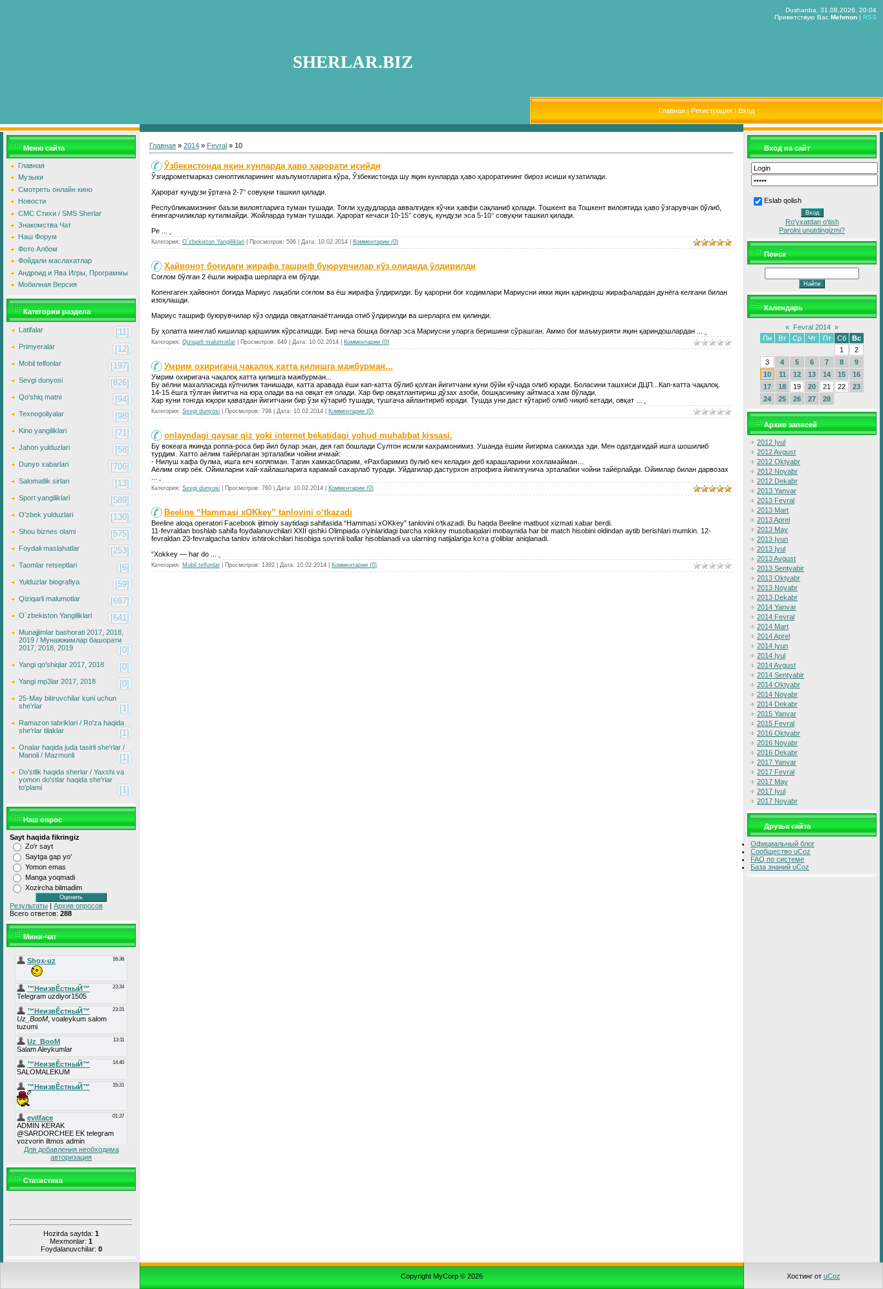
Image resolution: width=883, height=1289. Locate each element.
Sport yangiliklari (44, 498)
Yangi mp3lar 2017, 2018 (57, 681)
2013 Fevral (775, 500)
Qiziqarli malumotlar (49, 598)
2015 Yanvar (776, 714)
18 (782, 386)
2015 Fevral (775, 723)
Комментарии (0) (375, 242)
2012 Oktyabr (778, 461)
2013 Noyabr (777, 587)
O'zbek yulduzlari (46, 514)
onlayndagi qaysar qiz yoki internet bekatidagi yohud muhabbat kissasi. (308, 435)
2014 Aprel (773, 636)
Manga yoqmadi (50, 877)
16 (856, 374)
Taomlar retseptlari (48, 565)
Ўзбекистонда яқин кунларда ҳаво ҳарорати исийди (272, 166)
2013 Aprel (773, 520)
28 (827, 399)
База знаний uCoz (779, 867)
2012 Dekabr (777, 481)
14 (827, 374)
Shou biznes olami (47, 531)
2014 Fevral (775, 617)
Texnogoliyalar (41, 414)
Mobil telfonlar (40, 363)
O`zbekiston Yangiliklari (55, 615)
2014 (191, 145)
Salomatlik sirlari (44, 481)
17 (767, 386)
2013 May (772, 529)
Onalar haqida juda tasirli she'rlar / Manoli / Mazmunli (72, 751)
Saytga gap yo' (48, 856)
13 (812, 374)
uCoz (832, 1276)
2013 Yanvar (776, 491)
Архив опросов (78, 906)
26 (797, 399)
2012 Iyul (771, 442)
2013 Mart (773, 510)
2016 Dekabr (777, 752)
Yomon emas (45, 867)
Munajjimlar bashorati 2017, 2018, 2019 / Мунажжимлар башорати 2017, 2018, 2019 (71, 640)
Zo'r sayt (39, 846)
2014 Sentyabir (780, 675)
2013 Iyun (772, 539)
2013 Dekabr (777, 597)
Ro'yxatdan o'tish (812, 222)
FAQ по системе (777, 859)
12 (797, 374)
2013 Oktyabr (778, 578)
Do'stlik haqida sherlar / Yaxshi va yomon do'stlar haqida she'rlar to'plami (71, 779)
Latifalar (31, 330)
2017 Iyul (771, 791)
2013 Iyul (771, 549)
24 (767, 399)
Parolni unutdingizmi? (812, 230)
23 (856, 386)
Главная (672, 110)
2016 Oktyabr (778, 733)
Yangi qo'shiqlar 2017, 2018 (61, 664)
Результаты (29, 906)
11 (782, 374)
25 (782, 399)
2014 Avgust (776, 665)
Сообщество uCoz (780, 851)
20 (812, 386)
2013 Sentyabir (780, 568)
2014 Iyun (772, 646)
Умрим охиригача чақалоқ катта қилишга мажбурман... (278, 366)
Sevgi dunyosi (41, 380)
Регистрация (711, 110)
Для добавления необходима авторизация (71, 1153)
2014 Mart (773, 626)
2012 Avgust (776, 452)
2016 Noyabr (777, 743)
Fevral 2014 (812, 327)
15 (842, 374)
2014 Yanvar (776, 607)
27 (812, 399)
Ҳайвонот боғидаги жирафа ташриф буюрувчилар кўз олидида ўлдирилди (320, 266)
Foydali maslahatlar (49, 548)
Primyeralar (37, 346)
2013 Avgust (776, 558)
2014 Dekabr (777, 704)
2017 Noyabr (777, 801)
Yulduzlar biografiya (49, 582)
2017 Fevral (775, 772)
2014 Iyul (771, 655)
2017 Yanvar (776, 762)
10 (767, 374)
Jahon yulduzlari (44, 447)
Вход (746, 110)
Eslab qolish (783, 200)
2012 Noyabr (777, 471)
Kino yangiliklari (43, 430)
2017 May (772, 781)
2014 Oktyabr (778, 684)
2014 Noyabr (777, 694)
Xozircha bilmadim (53, 887)
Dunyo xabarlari (44, 464)
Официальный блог (782, 843)
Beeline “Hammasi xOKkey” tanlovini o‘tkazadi (258, 512)
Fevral (217, 145)
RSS (870, 17)
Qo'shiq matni (40, 397)
